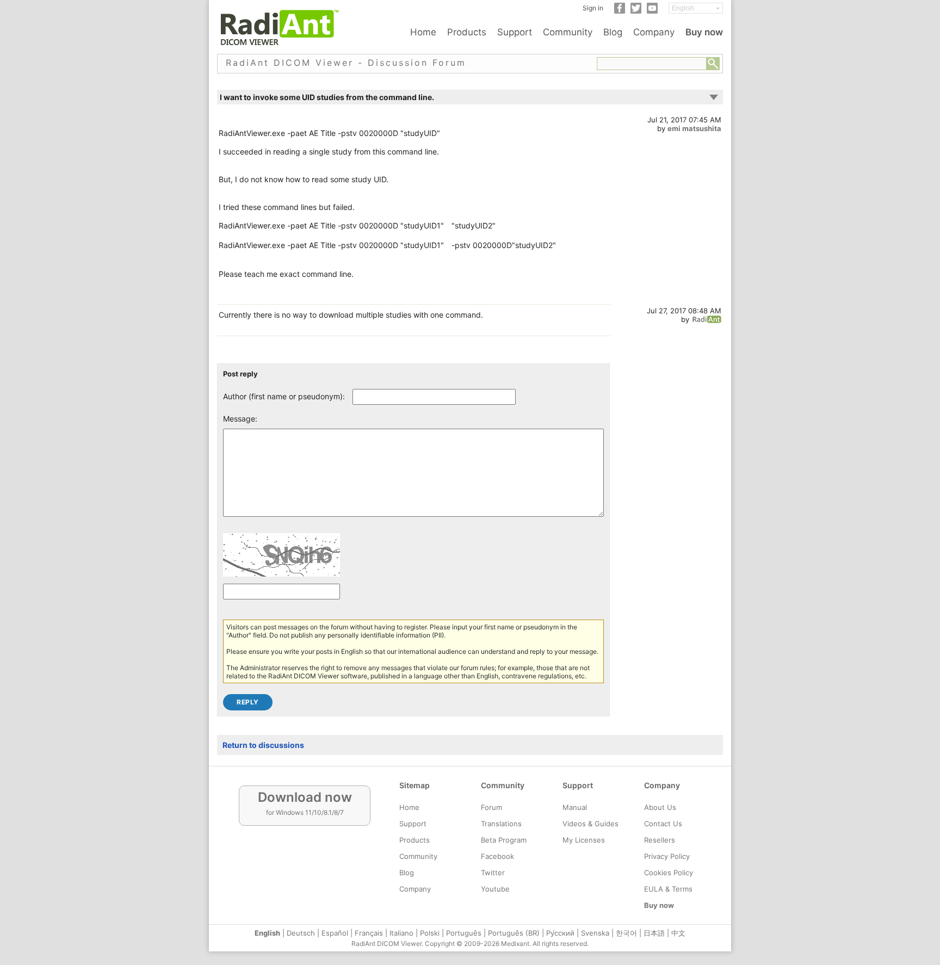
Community (567, 32)
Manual (574, 807)
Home (423, 32)
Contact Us (663, 823)
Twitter (493, 872)
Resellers (659, 840)
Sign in (593, 8)
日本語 (654, 933)
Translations (501, 823)
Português (463, 933)
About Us (660, 807)
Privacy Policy (667, 856)
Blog (612, 32)
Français (369, 933)
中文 (678, 933)
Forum (491, 807)
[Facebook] (619, 11)
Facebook (497, 856)
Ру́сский (560, 933)
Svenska (595, 933)
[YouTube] (652, 11)
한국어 (626, 933)
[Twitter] (635, 11)
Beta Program (504, 840)
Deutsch (301, 933)
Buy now (704, 32)
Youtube (495, 888)
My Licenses (583, 840)
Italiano (401, 933)
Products (466, 32)
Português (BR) (514, 933)
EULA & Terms (668, 888)
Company (654, 32)
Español (334, 933)
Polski (430, 933)
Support (514, 32)
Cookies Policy (668, 872)
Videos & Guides (590, 823)
